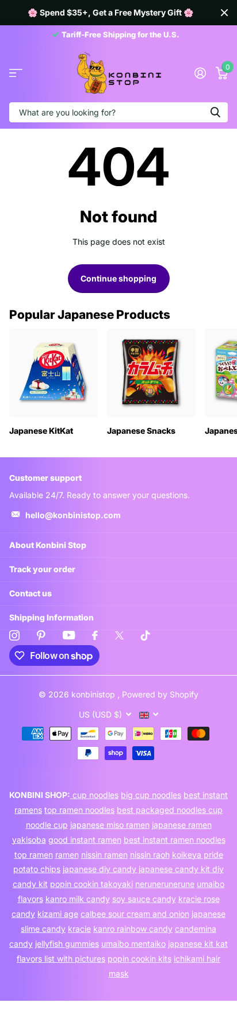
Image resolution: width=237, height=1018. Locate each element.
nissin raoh (150, 854)
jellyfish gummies (67, 943)
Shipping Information (51, 617)
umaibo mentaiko (133, 943)
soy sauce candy (144, 899)
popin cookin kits (139, 958)
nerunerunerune (164, 884)
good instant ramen (84, 840)
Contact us (30, 593)
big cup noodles (151, 795)
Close (224, 12)
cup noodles (94, 795)
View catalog (15, 73)
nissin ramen (104, 854)
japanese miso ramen (110, 825)
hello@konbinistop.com (73, 515)
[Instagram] (14, 635)
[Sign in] (200, 73)
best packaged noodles (162, 810)
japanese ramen (182, 825)
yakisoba (29, 840)
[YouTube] (69, 635)
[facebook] (95, 635)
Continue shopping (118, 278)
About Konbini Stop (47, 545)
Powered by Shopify (160, 694)
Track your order (42, 569)
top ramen (33, 854)
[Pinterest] (41, 635)
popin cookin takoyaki (91, 884)
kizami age (57, 914)
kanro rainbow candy (133, 929)
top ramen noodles (79, 810)
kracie (79, 929)
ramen (67, 854)
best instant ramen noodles (174, 840)
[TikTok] (145, 635)
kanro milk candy (77, 899)
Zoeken (215, 112)
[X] (119, 635)
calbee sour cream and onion (135, 914)
